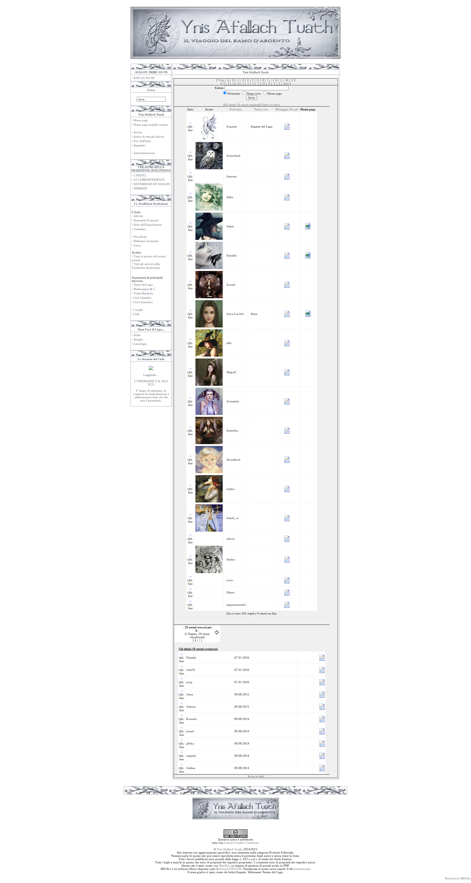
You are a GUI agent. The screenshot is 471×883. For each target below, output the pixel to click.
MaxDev (224, 865)
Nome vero (261, 109)
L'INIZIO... (141, 175)
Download (140, 236)
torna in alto (256, 776)
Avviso (138, 132)
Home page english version (151, 124)
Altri (286, 83)
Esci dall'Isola (142, 141)
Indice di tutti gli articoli (149, 136)
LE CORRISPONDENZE (149, 179)
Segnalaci (140, 145)
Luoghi (138, 309)
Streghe (138, 339)
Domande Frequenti (146, 220)
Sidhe (137, 335)
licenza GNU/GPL (230, 868)
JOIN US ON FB (144, 78)
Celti (136, 314)
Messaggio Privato (286, 109)
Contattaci (140, 229)
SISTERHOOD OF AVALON (152, 184)
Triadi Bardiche (143, 293)
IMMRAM (140, 188)
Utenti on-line (270, 104)
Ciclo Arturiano (143, 302)
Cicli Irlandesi (142, 297)
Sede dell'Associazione (148, 224)
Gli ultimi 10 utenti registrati (242, 104)
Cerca (137, 245)
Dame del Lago (143, 284)
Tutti (221, 80)
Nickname (235, 109)
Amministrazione (144, 153)
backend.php (302, 868)
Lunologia (140, 343)
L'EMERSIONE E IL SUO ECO (151, 382)
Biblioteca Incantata (146, 241)
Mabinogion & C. (145, 289)
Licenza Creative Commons (241, 842)
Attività (138, 216)
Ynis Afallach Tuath (229, 849)
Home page (141, 120)
